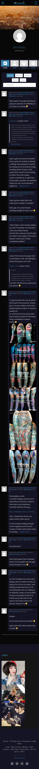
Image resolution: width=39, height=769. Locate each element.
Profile (14, 67)
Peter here (23, 552)
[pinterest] (27, 763)
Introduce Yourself (14, 554)
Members (25, 747)
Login (3, 3)
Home (8, 747)
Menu (36, 3)
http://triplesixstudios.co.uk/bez (21, 512)
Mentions (19, 75)
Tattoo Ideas (12, 96)
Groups (33, 67)
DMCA (22, 752)
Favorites (27, 75)
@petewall (13, 121)
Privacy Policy (24, 749)
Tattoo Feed (14, 749)
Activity (5, 67)
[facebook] (12, 763)
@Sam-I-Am (14, 266)
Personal (10, 75)
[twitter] (17, 763)
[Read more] (15, 144)
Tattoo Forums (16, 747)
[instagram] (22, 763)
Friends (24, 67)
